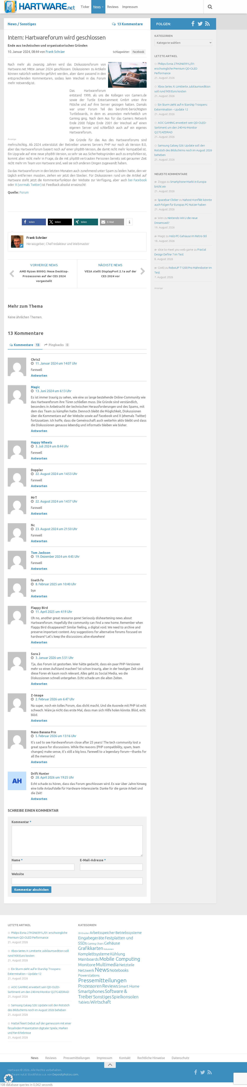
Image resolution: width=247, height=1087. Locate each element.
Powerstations (89, 975)
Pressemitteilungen (102, 980)
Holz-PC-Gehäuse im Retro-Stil (188, 236)
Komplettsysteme (94, 953)
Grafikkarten (90, 948)
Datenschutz (180, 1058)
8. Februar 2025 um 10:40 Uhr (56, 584)
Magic (35, 387)
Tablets (84, 1002)
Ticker (85, 6)
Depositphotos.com (65, 1074)
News (97, 6)
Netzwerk (86, 970)
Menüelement (41, 6)
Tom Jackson (40, 552)
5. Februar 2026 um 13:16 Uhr (56, 736)
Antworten (39, 375)
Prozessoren (90, 985)
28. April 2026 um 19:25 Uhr (55, 777)
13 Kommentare (130, 24)
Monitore (86, 964)
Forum (24, 192)
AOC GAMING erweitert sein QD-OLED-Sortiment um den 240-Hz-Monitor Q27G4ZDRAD (180, 127)
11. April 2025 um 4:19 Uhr (54, 611)
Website (18, 874)
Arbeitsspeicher (102, 932)
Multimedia (107, 964)
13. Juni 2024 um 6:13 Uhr (53, 391)
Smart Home (128, 986)
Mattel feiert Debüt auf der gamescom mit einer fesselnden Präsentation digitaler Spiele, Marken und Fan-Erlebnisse (39, 1028)
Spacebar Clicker (168, 199)
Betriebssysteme (128, 933)
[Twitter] (200, 24)
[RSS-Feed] (207, 24)
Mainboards (88, 959)
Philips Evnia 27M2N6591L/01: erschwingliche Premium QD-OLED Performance (175, 68)
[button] (34, 222)
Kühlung (117, 953)
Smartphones (91, 991)
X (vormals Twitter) (28, 184)
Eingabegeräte (91, 938)
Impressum (130, 6)
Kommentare (26, 345)
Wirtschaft (100, 1001)
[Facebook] (193, 24)
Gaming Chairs (95, 943)
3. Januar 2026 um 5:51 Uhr (55, 657)
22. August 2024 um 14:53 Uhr (56, 474)
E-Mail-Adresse (93, 860)
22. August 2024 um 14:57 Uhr (56, 501)
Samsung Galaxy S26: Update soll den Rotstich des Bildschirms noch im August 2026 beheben (183, 150)
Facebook (138, 51)
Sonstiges (28, 24)
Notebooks (119, 970)
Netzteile (126, 965)
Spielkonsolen (125, 996)
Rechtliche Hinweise (151, 1058)
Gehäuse (112, 943)
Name (17, 860)
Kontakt (124, 1058)
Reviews (112, 6)
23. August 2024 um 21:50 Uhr (56, 529)
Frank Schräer (55, 51)
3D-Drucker (83, 933)
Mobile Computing (119, 959)
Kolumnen (109, 949)
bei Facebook (137, 180)
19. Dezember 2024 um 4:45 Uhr (58, 556)
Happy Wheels (41, 442)
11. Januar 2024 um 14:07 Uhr (56, 363)
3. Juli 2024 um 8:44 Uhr (52, 446)
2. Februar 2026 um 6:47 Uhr (55, 699)
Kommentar (21, 822)
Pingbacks (58, 345)
